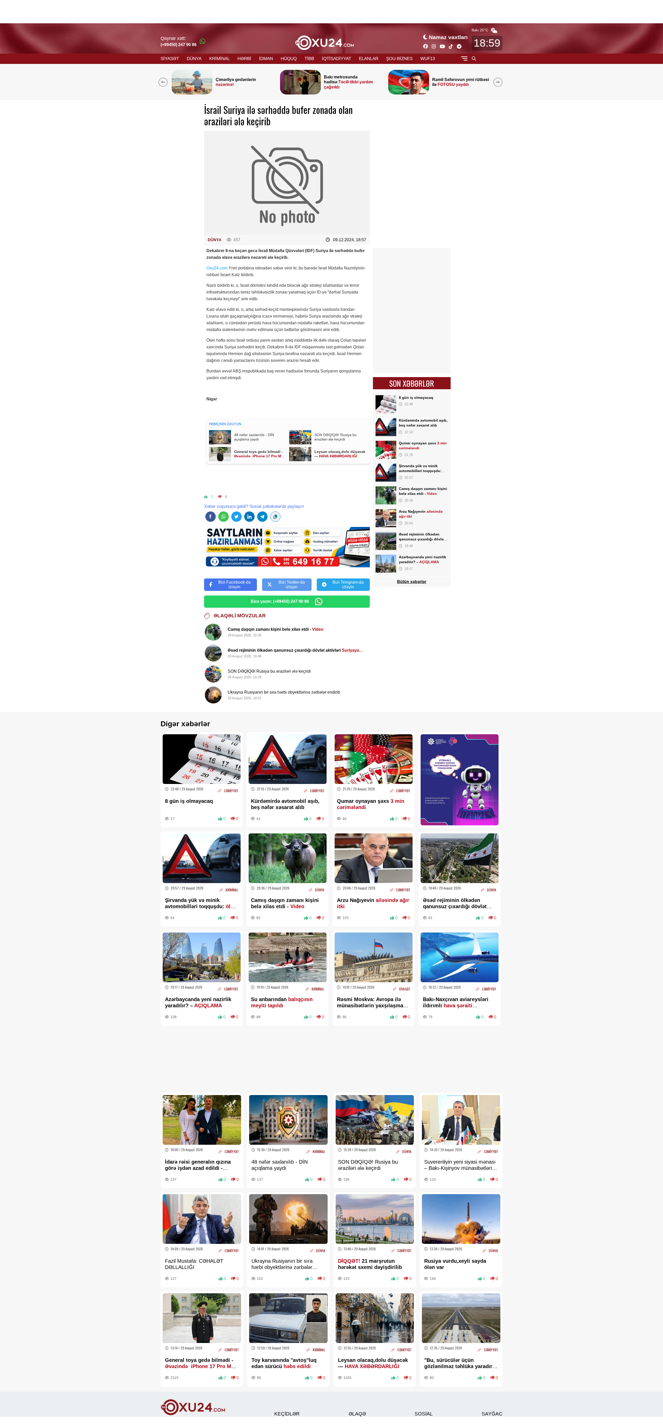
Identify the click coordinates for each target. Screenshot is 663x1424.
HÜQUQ (289, 58)
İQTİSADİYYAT (336, 58)
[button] (498, 82)
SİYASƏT (170, 58)
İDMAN (266, 58)
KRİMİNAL (219, 58)
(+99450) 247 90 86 (179, 44)
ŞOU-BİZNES (399, 58)
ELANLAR (368, 58)
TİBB (309, 58)
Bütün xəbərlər (411, 581)
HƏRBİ (244, 58)
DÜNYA (194, 58)
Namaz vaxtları (448, 37)
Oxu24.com (216, 268)
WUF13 (427, 58)
